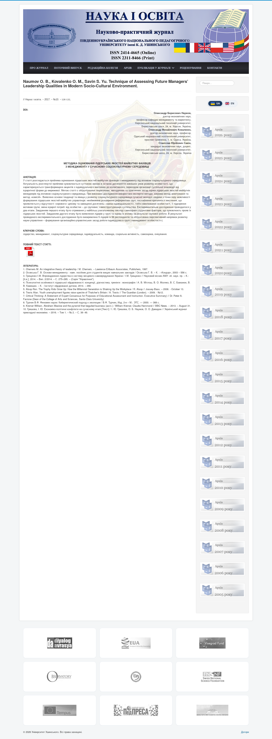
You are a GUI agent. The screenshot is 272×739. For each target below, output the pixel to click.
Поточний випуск (68, 68)
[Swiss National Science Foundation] (212, 676)
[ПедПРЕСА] (136, 710)
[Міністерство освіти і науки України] (212, 710)
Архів (128, 68)
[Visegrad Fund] (212, 643)
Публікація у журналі (153, 68)
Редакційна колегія (103, 68)
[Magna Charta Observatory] (59, 676)
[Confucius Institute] (136, 676)
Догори (245, 732)
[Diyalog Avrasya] (59, 643)
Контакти (214, 68)
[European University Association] (136, 643)
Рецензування (190, 68)
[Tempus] (59, 710)
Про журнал (39, 68)
